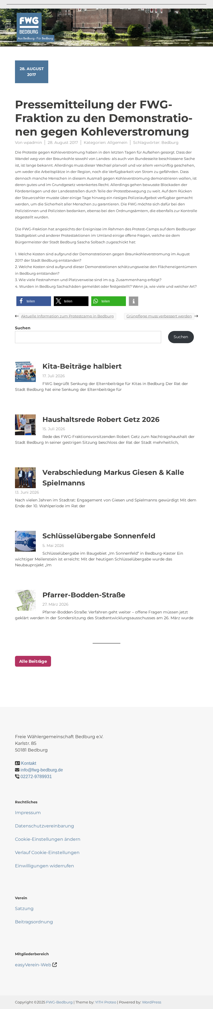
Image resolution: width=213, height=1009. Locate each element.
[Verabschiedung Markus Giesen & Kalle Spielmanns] (25, 477)
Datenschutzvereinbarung (44, 826)
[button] (33, 301)
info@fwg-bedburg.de (42, 770)
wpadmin (33, 142)
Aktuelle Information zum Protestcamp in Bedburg (67, 316)
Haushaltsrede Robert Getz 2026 (100, 419)
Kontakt (28, 763)
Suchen (23, 327)
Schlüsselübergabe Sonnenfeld (98, 536)
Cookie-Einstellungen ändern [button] (47, 839)
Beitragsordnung (34, 921)
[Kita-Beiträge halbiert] (25, 371)
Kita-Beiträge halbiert (82, 366)
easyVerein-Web (33, 964)
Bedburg (170, 142)
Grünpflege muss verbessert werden (159, 316)
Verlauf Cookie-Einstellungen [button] (47, 852)
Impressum (28, 812)
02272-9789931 (36, 776)
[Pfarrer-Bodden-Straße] (25, 600)
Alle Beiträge (33, 661)
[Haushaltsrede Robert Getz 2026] (25, 424)
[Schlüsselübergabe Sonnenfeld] (25, 541)
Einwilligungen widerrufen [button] (44, 865)
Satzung (24, 908)
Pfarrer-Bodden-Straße (83, 594)
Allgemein (117, 142)
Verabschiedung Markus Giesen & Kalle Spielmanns (113, 477)
